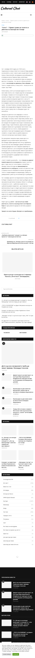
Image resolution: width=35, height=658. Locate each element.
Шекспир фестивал (18, 541)
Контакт (15, 2)
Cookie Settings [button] (7, 654)
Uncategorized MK (18, 479)
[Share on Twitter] (23, 218)
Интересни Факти (18, 494)
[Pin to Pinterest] (25, 218)
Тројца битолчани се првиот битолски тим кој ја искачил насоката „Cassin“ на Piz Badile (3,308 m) (22, 411)
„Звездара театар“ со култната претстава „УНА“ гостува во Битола (25, 464)
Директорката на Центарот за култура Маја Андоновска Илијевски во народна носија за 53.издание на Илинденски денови (23, 378)
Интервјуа (18, 490)
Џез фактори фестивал (18, 537)
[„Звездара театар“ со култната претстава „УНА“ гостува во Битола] (25, 455)
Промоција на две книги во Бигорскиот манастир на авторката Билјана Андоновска (23, 390)
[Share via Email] (27, 218)
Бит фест (18, 483)
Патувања (18, 519)
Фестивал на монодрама (18, 526)
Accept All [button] (15, 654)
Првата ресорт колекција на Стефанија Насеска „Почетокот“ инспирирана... (17, 275)
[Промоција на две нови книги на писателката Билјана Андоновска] (6, 401)
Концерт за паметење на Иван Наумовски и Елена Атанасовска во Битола (9, 464)
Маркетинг (22, 2)
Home (3, 20)
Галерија (9, 2)
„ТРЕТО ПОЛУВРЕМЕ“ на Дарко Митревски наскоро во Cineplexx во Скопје (25, 440)
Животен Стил (18, 486)
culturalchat (7, 224)
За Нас (3, 2)
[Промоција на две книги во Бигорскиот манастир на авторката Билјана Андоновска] (6, 391)
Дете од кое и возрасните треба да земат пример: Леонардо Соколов (15, 367)
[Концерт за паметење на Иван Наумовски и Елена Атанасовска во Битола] (9, 455)
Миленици (18, 504)
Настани (18, 512)
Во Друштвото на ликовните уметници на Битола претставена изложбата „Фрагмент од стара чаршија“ (17, 321)
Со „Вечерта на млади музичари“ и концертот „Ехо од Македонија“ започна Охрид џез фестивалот (17, 301)
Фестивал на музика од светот (18, 530)
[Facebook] (3, 573)
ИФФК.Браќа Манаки (18, 497)
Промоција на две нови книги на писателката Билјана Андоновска (22, 400)
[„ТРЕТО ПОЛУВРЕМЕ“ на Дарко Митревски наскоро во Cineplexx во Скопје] (25, 430)
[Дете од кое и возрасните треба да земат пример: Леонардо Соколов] (17, 353)
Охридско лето (18, 515)
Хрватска (18, 533)
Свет (18, 523)
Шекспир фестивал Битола (18, 544)
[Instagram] (5, 573)
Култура (18, 501)
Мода (3, 25)
